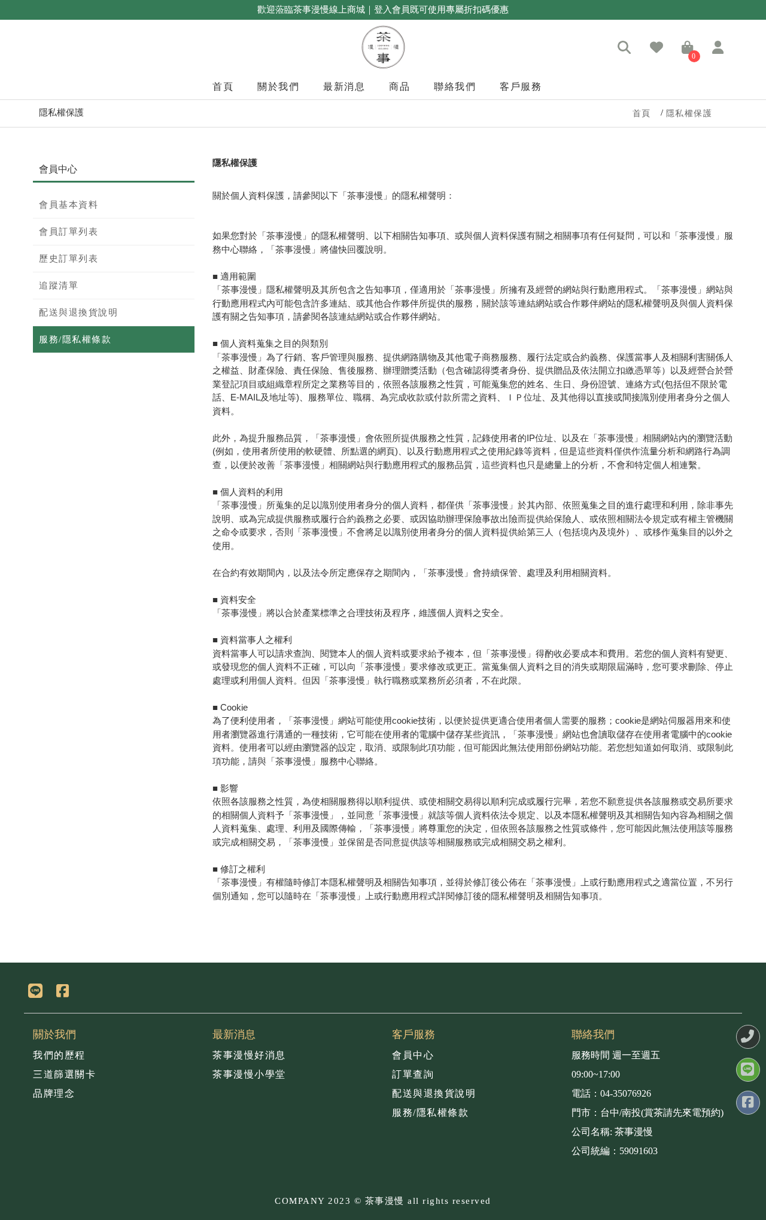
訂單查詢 (413, 1074)
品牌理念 (54, 1093)
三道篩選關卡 (64, 1074)
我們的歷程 (59, 1055)
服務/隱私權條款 (75, 339)
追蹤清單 (58, 285)
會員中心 (413, 1055)
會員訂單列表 (68, 231)
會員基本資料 (68, 205)
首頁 (222, 86)
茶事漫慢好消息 (249, 1055)
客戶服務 (521, 86)
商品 (399, 86)
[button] (625, 48)
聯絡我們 (455, 86)
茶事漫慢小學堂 (249, 1074)
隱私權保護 (689, 113)
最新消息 (344, 86)
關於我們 (278, 86)
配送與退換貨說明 (78, 312)
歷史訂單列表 (68, 258)
